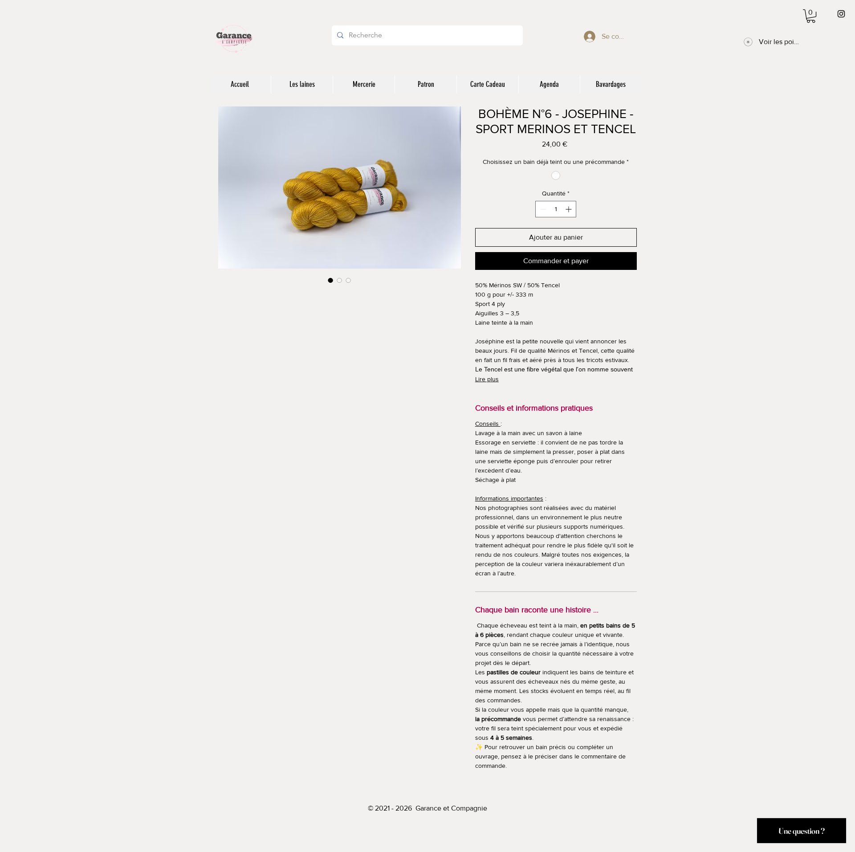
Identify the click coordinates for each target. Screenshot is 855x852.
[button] (811, 16)
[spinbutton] (556, 209)
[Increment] (569, 209)
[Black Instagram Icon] (841, 14)
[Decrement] (542, 209)
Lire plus (487, 379)
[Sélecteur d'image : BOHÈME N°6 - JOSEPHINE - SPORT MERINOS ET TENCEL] (330, 280)
